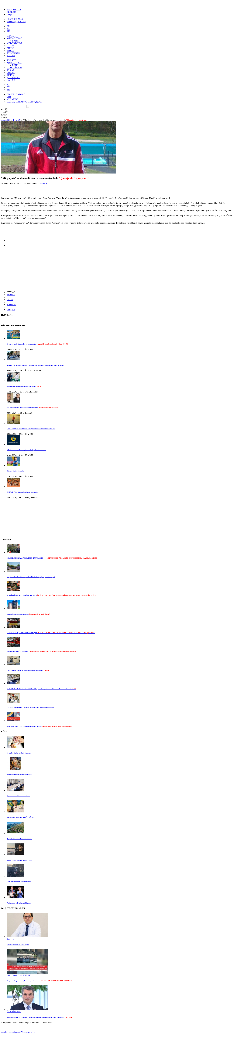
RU (8, 31)
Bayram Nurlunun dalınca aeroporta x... (20, 774)
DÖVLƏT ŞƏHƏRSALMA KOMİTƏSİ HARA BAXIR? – (52, 558)
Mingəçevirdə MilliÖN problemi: (41, 651)
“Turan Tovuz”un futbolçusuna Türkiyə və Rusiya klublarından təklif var (31, 428)
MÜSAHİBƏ (13, 99)
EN (8, 28)
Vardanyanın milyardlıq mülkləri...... (19, 903)
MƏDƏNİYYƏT (14, 43)
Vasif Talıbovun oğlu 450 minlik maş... (19, 881)
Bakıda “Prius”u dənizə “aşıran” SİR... (19, 860)
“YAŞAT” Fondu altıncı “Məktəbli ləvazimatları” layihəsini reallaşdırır (30, 707)
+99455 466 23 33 (15, 19)
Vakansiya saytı (28, 1032)
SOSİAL (10, 46)
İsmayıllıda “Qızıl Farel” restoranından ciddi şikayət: (39, 726)
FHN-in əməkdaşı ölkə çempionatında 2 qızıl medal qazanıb (26, 450)
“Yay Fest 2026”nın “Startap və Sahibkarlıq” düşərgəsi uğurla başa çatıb (31, 577)
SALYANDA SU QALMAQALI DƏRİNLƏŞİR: (51, 633)
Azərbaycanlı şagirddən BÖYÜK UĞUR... (20, 817)
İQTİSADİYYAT (14, 38)
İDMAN (10, 50)
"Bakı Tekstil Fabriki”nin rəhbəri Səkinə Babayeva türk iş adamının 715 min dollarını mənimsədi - (41, 689)
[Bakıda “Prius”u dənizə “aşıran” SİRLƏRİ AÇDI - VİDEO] (15, 854)
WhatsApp (11, 304)
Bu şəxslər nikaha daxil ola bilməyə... (19, 753)
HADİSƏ (11, 55)
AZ (8, 26)
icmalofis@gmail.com (16, 21)
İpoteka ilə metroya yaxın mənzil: (28, 614)
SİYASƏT (11, 36)
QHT (9, 97)
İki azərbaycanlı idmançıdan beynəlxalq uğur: (37, 344)
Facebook (11, 294)
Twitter (10, 299)
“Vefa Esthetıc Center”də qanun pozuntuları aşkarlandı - (28, 670)
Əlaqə (9, 14)
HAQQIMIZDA (14, 9)
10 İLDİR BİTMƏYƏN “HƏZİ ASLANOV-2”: (52, 595)
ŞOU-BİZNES (13, 53)
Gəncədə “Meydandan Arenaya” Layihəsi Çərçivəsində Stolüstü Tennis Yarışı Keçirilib (35, 365)
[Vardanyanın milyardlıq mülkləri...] (15, 897)
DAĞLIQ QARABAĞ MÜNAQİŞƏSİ (24, 102)
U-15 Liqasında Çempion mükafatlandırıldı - (24, 386)
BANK (15, 41)
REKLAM (11, 12)
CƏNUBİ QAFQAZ (16, 94)
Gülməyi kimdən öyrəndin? (16, 471)
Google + (11, 309)
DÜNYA (11, 48)
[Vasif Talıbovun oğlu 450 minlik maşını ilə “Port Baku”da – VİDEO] (15, 876)
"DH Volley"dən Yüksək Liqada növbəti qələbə (22, 492)
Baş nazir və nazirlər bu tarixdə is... (18, 796)
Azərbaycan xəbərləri (10, 1032)
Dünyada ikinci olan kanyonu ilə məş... (19, 839)
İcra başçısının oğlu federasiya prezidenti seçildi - (32, 407)
